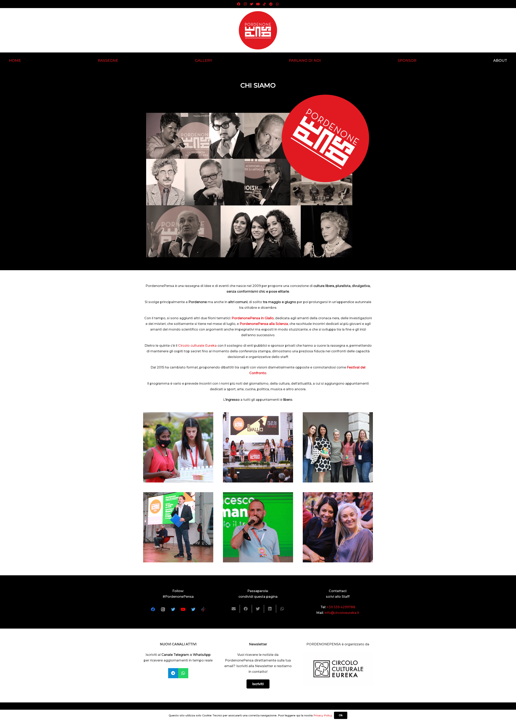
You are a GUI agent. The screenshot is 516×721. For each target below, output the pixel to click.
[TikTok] (264, 4)
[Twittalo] (258, 609)
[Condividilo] (246, 609)
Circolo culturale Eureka (197, 345)
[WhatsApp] (277, 4)
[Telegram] (271, 4)
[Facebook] (238, 4)
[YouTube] (258, 4)
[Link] (258, 30)
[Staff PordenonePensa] (178, 447)
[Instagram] (245, 4)
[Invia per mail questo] (234, 609)
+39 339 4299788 (341, 607)
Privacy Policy (322, 715)
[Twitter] (251, 4)
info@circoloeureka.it (342, 613)
